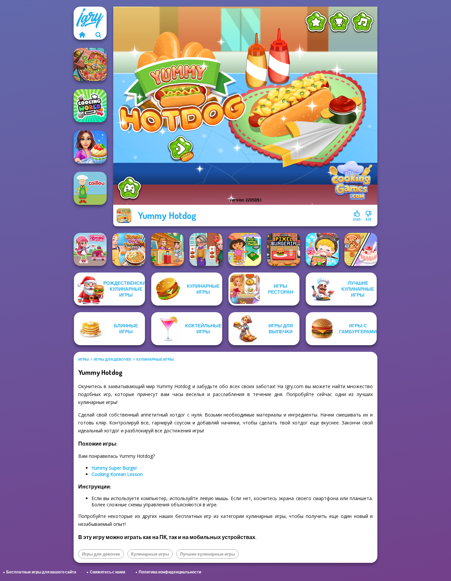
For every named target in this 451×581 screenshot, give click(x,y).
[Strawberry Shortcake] (90, 249)
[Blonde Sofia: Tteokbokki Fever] (128, 249)
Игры (83, 359)
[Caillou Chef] (90, 188)
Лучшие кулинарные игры (207, 554)
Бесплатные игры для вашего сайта (41, 571)
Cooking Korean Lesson (117, 474)
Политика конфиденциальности (170, 571)
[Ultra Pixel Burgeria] (283, 249)
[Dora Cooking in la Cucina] (244, 249)
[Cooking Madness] (206, 249)
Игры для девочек (112, 359)
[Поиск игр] (98, 35)
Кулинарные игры (155, 359)
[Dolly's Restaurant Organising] (360, 249)
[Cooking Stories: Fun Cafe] (90, 146)
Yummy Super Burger (114, 468)
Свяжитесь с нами (107, 571)
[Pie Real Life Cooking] (90, 64)
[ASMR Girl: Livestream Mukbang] (322, 249)
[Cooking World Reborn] (90, 105)
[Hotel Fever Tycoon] (167, 249)
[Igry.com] (82, 35)
